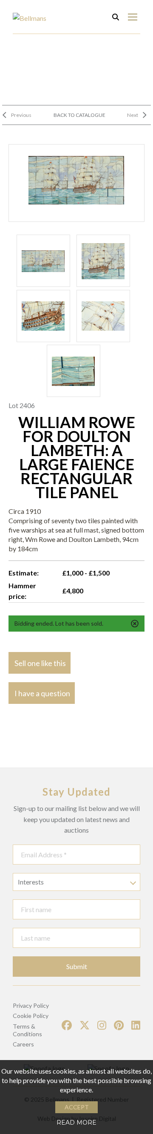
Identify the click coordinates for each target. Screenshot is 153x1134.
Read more (76, 1122)
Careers (23, 1044)
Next (132, 115)
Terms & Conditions (27, 1030)
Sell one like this (40, 663)
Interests (31, 882)
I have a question (42, 693)
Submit (76, 966)
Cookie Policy (30, 1015)
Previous (21, 115)
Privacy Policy (31, 1005)
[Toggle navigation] (132, 16)
